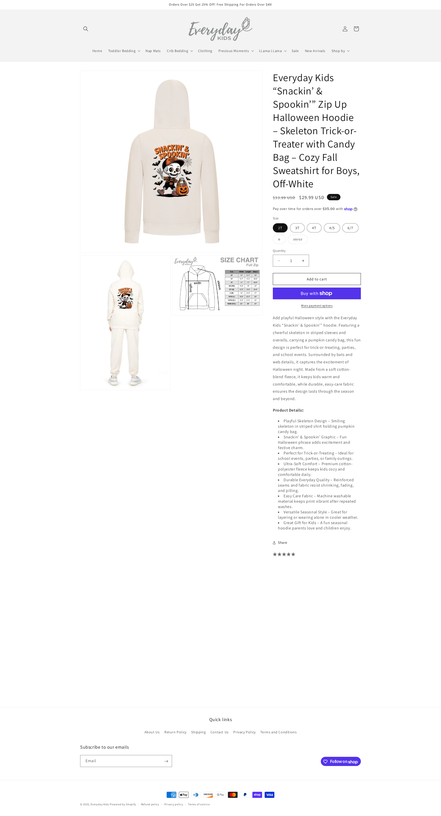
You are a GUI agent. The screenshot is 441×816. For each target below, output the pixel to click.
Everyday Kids (100, 804)
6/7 (350, 228)
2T (280, 228)
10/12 (300, 240)
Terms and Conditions (278, 732)
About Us (152, 732)
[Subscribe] (166, 761)
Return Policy (175, 732)
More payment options (317, 305)
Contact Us (220, 732)
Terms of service (199, 804)
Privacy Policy (244, 732)
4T (314, 228)
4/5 (332, 228)
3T (297, 228)
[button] (85, 28)
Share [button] (282, 542)
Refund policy (150, 804)
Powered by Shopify (123, 804)
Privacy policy (173, 804)
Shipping (198, 732)
